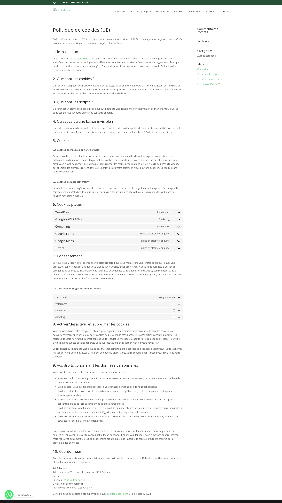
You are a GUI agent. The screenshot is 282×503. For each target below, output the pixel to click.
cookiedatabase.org (117, 493)
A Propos (120, 11)
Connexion (203, 69)
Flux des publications (208, 74)
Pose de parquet (140, 11)
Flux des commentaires (209, 79)
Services (161, 11)
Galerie (178, 11)
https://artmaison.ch (80, 58)
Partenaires (194, 11)
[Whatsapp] (9, 494)
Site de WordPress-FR (208, 84)
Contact (211, 11)
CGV (223, 11)
